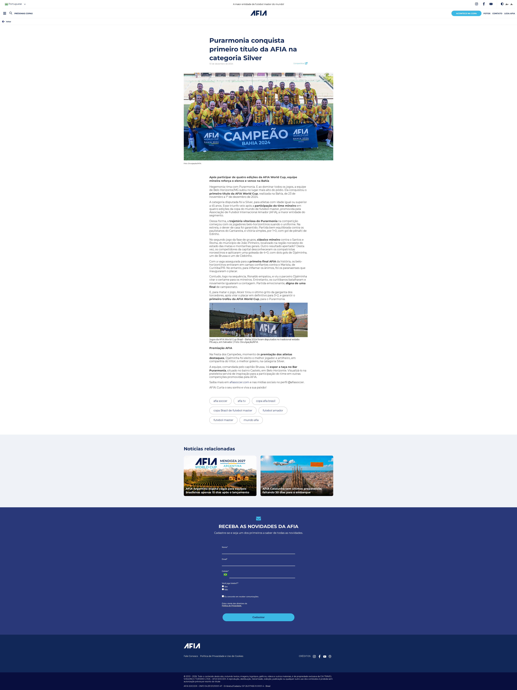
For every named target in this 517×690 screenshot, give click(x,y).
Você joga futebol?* (230, 583)
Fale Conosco (191, 656)
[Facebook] (483, 4)
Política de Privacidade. (232, 606)
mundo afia (251, 420)
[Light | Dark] (502, 4)
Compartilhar (299, 63)
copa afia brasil (265, 401)
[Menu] (4, 13)
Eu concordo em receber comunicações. (241, 596)
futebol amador (273, 410)
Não (226, 589)
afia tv (242, 401)
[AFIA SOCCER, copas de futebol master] (258, 13)
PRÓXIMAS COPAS (23, 13)
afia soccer (220, 401)
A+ (507, 4)
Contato (497, 13)
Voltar (8, 21)
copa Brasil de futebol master (233, 410)
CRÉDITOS (305, 656)
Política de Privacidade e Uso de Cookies (221, 656)
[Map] (330, 657)
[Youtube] (491, 4)
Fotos (486, 13)
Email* (224, 559)
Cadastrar (258, 617)
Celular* (225, 571)
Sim (226, 587)
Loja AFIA (509, 13)
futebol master (223, 420)
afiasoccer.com (239, 382)
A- (512, 4)
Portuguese (15, 4)
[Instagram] (476, 4)
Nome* (225, 547)
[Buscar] (15, 10)
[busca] (10, 13)
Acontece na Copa (466, 13)
